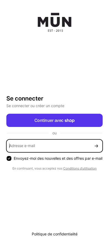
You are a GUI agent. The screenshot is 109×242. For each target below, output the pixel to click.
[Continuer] (96, 145)
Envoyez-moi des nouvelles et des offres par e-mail (58, 158)
